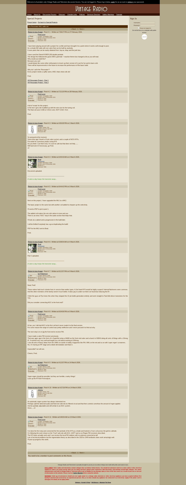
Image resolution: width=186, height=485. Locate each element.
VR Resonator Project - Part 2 (38, 82)
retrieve (130, 2)
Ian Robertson (43, 274)
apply (113, 2)
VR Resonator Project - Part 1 (38, 80)
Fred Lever (41, 35)
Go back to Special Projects (47, 22)
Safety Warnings (108, 14)
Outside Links (72, 14)
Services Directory (93, 14)
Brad (39, 159)
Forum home (31, 22)
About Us (37, 14)
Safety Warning (78, 473)
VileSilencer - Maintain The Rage (101, 482)
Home (29, 14)
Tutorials (119, 14)
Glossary (62, 14)
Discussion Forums (49, 14)
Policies (82, 14)
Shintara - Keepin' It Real (82, 482)
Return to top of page (35, 32)
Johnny (40, 126)
